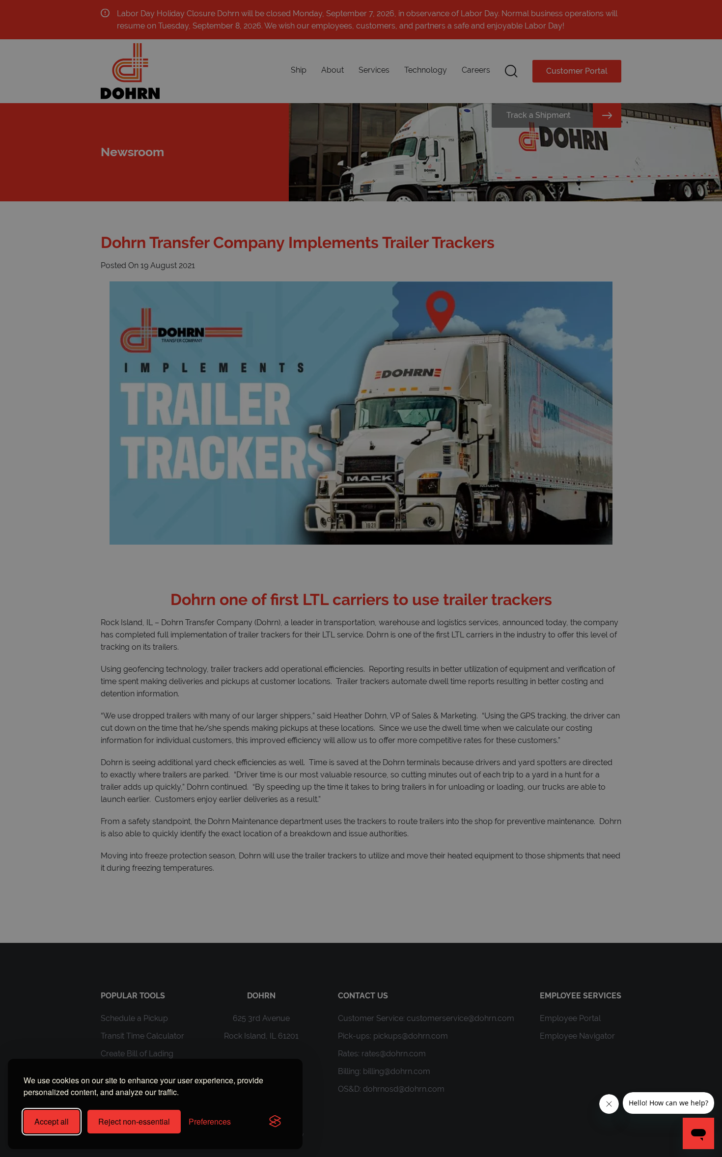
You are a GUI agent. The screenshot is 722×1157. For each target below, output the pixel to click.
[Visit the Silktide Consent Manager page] (275, 1121)
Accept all (51, 1121)
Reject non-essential (134, 1121)
